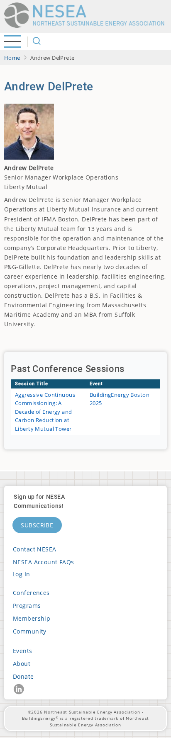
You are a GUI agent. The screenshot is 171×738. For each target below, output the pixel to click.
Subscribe (37, 525)
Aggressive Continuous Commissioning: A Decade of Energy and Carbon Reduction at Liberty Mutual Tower (45, 411)
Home (12, 57)
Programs (27, 605)
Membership (31, 618)
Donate (23, 676)
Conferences (31, 593)
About (21, 664)
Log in (21, 574)
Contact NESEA (34, 549)
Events (22, 651)
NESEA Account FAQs (43, 562)
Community (29, 631)
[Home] (87, 15)
